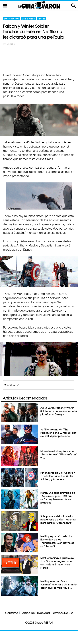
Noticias (41, 19)
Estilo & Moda (28, 19)
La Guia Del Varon (39, 5)
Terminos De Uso (62, 613)
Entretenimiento (11, 19)
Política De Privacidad (35, 613)
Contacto (11, 613)
